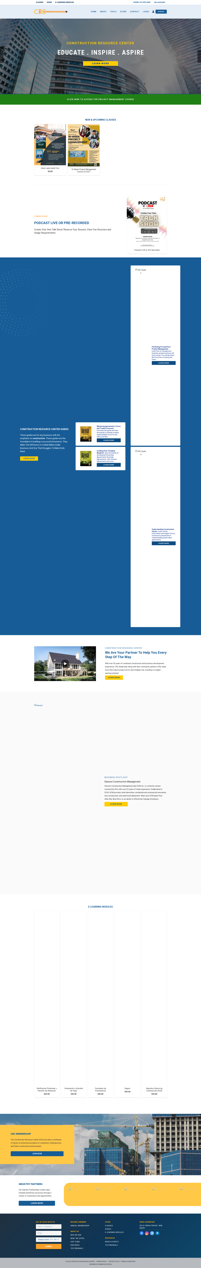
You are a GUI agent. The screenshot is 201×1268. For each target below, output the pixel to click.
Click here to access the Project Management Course (100, 99)
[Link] (50, 11)
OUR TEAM (75, 1242)
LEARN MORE (100, 83)
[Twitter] (152, 1233)
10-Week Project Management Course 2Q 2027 (83, 170)
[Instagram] (147, 1233)
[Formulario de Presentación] (100, 998)
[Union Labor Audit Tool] (50, 144)
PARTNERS (75, 1245)
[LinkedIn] (157, 1233)
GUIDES (108, 1229)
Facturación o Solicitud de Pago (73, 1089)
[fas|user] (153, 11)
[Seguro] (127, 998)
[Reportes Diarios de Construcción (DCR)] (154, 998)
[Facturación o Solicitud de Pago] (73, 998)
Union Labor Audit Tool (50, 168)
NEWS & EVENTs (112, 1242)
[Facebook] (142, 1233)
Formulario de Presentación (100, 1089)
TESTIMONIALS (76, 1248)
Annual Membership (79, 1226)
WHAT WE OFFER (77, 1238)
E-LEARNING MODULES (114, 1232)
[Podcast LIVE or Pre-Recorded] (147, 224)
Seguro (127, 1088)
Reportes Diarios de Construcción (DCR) (154, 1089)
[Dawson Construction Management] (67, 791)
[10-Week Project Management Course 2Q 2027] (84, 145)
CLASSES (109, 1226)
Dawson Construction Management (122, 781)
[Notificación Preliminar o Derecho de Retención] (46, 998)
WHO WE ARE (75, 1235)
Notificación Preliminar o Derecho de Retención (47, 1089)
